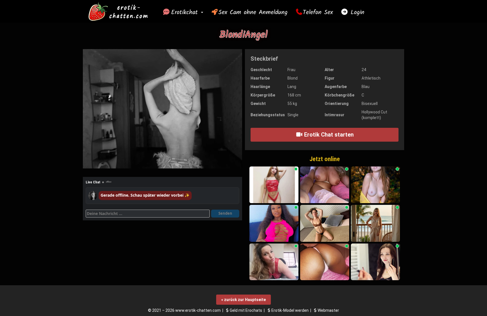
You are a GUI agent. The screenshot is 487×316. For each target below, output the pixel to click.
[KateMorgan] (324, 223)
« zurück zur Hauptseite (243, 299)
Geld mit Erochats (246, 310)
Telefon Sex (318, 12)
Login (356, 12)
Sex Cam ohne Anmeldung (252, 12)
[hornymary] (324, 184)
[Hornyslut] (273, 223)
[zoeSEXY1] (375, 261)
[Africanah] (324, 261)
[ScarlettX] (375, 184)
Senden (225, 213)
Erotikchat (185, 12)
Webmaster (328, 310)
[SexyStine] (273, 261)
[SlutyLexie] (273, 184)
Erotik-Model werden (290, 310)
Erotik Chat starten (328, 134)
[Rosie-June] (375, 223)
